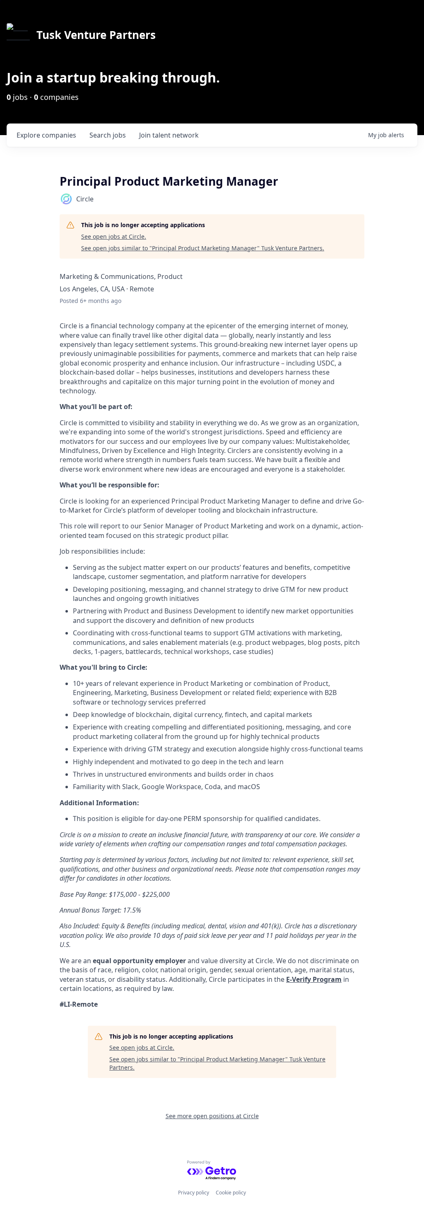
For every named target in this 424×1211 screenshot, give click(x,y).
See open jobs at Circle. (113, 236)
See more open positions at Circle (212, 1116)
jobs (107, 135)
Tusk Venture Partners (96, 34)
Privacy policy (193, 1192)
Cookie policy (231, 1192)
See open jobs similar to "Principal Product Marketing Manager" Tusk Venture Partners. (202, 248)
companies (46, 135)
